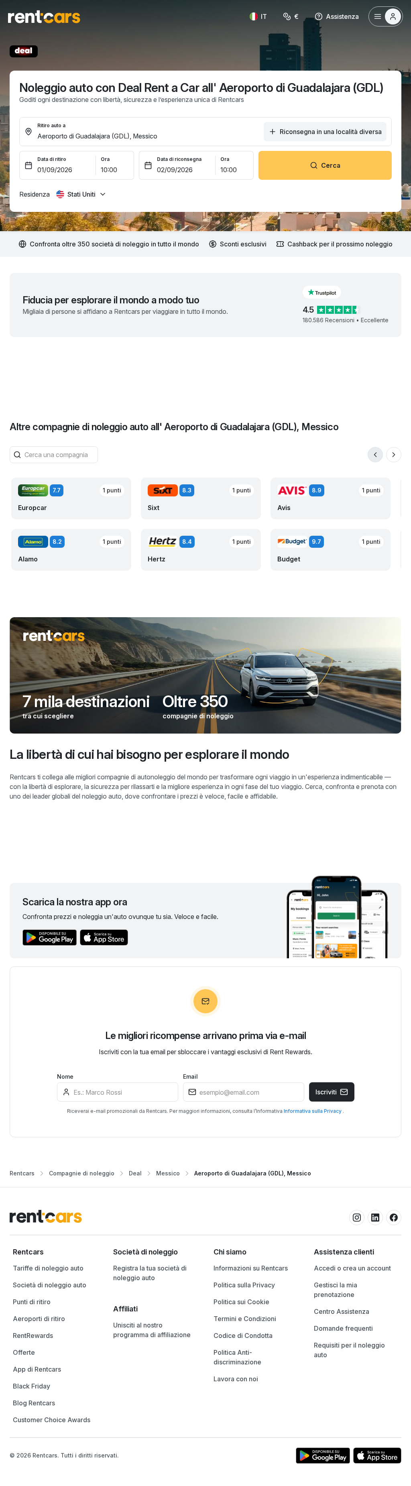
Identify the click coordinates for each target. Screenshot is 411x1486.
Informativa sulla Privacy (313, 1111)
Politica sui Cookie (241, 1302)
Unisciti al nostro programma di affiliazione (152, 1330)
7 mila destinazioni (86, 701)
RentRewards (33, 1336)
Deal (135, 1173)
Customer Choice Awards (51, 1420)
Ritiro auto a (51, 125)
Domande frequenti (343, 1328)
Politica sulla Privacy (244, 1285)
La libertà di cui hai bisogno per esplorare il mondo (149, 754)
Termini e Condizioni (245, 1319)
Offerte (24, 1352)
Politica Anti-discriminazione (237, 1357)
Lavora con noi (236, 1379)
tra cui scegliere (48, 716)
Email (190, 1076)
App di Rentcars (37, 1369)
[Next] (393, 454)
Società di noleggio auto (49, 1285)
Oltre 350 (195, 701)
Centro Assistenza (341, 1311)
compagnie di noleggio (198, 716)
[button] (328, 292)
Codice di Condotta (243, 1336)
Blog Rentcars (34, 1403)
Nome (65, 1076)
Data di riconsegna (179, 159)
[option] (55, 1252)
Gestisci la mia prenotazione (335, 1290)
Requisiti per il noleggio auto (349, 1350)
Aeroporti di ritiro (39, 1319)
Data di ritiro (51, 159)
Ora (105, 159)
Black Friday (31, 1386)
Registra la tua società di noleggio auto (150, 1273)
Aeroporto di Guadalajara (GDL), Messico (252, 1173)
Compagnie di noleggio (81, 1173)
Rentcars (22, 1173)
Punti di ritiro (32, 1302)
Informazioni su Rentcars (251, 1268)
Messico (168, 1173)
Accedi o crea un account (352, 1268)
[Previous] (375, 454)
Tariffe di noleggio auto (48, 1268)
